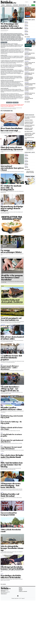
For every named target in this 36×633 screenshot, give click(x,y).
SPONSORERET (27, 61)
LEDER (1, 248)
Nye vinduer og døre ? (29, 131)
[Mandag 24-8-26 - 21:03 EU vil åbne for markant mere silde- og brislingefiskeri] (12, 178)
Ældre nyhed (15, 102)
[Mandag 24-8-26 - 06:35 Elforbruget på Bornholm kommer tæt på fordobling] (12, 559)
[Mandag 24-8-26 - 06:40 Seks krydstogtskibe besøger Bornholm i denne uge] (12, 539)
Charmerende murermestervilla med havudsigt (29, 98)
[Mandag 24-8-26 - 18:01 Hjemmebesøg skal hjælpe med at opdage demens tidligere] (12, 199)
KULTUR (2, 164)
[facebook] (18, 595)
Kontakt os (20, 588)
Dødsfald (26, 22)
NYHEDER (2, 126)
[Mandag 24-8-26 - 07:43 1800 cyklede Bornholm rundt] (12, 522)
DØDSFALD (26, 21)
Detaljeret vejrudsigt (30, 172)
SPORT (1, 511)
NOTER (2, 364)
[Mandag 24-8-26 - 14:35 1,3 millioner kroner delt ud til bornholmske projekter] (12, 348)
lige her (20, 40)
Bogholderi (20, 589)
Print (6, 42)
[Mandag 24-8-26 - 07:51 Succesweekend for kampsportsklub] (12, 505)
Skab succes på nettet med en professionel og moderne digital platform (30, 58)
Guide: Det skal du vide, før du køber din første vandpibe (30, 63)
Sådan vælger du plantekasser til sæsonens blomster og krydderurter (30, 69)
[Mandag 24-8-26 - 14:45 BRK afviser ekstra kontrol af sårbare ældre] (12, 329)
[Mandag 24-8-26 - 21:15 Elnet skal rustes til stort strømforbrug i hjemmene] (12, 140)
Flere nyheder (27, 36)
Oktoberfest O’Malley (29, 120)
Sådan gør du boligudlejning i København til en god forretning (30, 89)
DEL (2, 42)
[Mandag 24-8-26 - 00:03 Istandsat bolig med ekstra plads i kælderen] (12, 292)
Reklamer (20, 587)
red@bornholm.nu (3, 593)
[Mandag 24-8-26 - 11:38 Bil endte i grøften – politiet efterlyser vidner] (12, 400)
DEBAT (2, 273)
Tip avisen (20, 590)
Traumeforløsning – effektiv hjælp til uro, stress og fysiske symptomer (30, 134)
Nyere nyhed (9, 102)
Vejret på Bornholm (30, 171)
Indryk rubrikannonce (29, 140)
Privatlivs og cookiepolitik (23, 591)
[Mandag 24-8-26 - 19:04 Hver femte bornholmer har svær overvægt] (12, 119)
